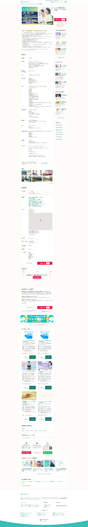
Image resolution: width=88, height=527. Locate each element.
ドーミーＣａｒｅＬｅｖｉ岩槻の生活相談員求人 (64, 74)
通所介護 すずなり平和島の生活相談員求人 (64, 109)
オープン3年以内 (36, 61)
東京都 (24, 428)
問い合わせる (37, 452)
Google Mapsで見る (31, 234)
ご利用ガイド (52, 0)
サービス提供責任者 (38, 481)
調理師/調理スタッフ (54, 481)
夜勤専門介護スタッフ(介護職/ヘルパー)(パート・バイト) (37, 203)
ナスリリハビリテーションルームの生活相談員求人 (64, 33)
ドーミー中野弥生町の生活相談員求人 (64, 82)
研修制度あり (35, 109)
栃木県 (41, 430)
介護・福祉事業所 (31, 241)
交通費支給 (40, 86)
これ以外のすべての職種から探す (26, 485)
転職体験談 (29, 506)
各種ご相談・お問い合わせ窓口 (61, 505)
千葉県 (32, 430)
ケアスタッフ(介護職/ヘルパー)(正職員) (35, 199)
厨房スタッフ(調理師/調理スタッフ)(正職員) (35, 201)
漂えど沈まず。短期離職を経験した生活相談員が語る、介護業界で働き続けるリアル (61, 469)
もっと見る (50, 183)
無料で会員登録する (37, 277)
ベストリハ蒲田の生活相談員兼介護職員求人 (28, 371)
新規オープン (30, 61)
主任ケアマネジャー (62, 481)
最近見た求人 (54, 2)
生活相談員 (31, 481)
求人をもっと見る (61, 57)
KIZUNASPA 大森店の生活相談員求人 (64, 95)
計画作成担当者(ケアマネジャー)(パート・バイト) (36, 200)
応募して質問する (45, 163)
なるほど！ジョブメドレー (24, 506)
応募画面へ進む (60, 19)
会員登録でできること (24, 450)
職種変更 (50, 0)
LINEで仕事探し (47, 0)
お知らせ (32, 506)
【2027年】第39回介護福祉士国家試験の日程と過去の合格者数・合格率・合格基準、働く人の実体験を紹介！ (27, 469)
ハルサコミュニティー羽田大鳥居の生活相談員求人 (64, 42)
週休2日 (30, 125)
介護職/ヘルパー (25, 481)
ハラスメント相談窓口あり (32, 87)
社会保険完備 (30, 86)
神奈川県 (24, 430)
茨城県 (37, 430)
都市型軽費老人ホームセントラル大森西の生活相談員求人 (28, 402)
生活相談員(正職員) (32, 198)
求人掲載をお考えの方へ (56, 0)
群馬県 (45, 430)
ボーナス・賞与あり (36, 86)
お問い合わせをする (44, 311)
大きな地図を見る (31, 211)
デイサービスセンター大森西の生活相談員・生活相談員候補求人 (44, 341)
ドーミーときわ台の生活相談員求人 (64, 66)
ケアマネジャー (46, 481)
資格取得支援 (30, 109)
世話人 (23, 483)
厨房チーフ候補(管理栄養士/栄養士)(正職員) (35, 202)
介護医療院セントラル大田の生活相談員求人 (64, 102)
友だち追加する (48, 452)
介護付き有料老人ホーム (32, 70)
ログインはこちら (37, 279)
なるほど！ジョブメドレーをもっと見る (44, 473)
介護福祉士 (30, 140)
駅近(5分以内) (31, 209)
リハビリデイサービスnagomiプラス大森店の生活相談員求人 (45, 371)
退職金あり (44, 86)
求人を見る (32, 357)
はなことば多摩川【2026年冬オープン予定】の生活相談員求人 (64, 49)
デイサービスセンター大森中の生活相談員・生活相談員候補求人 (29, 341)
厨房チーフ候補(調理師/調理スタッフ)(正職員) (36, 197)
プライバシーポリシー (41, 294)
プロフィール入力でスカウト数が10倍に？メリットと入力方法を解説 (38, 469)
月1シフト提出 (34, 125)
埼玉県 (28, 430)
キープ (58, 2)
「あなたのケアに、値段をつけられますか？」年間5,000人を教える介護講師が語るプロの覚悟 (49, 469)
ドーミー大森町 (31, 191)
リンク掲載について (46, 506)
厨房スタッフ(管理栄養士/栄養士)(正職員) (35, 206)
